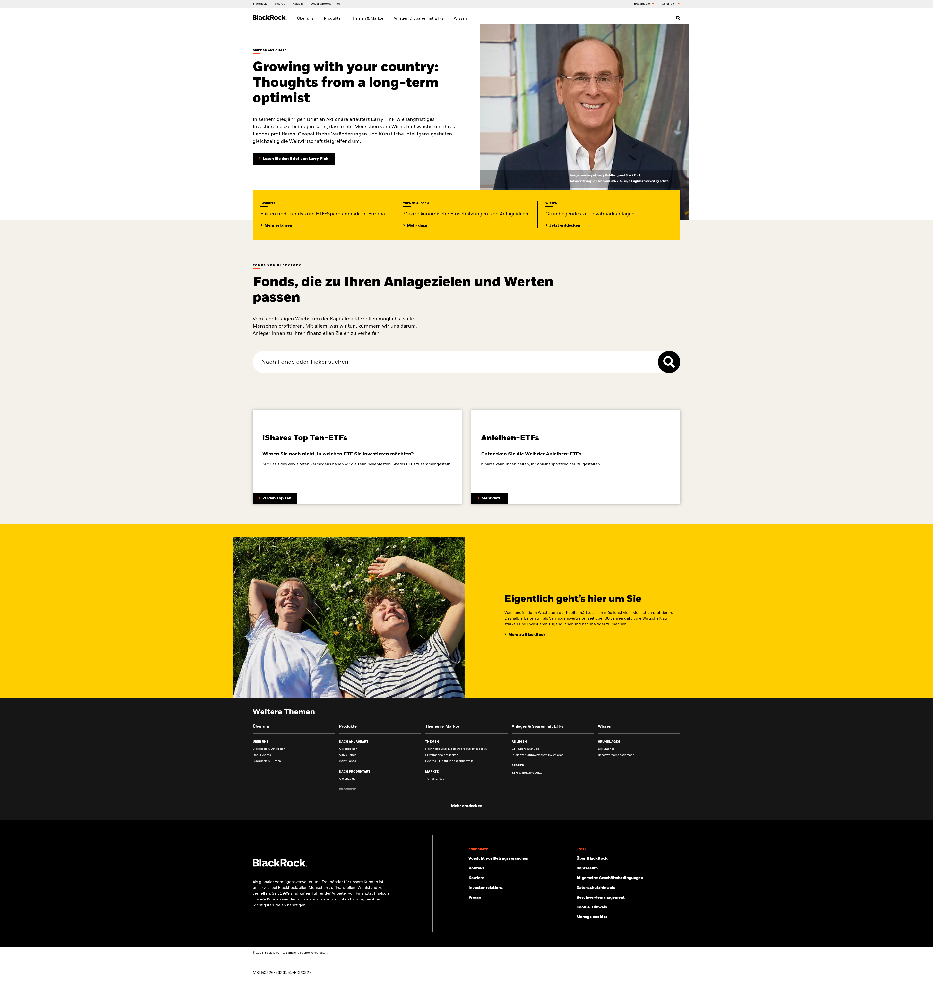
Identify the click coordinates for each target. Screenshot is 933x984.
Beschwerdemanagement (616, 755)
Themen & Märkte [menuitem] (367, 19)
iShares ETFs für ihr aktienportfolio (449, 761)
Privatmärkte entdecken (441, 755)
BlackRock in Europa (267, 761)
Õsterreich (669, 3)
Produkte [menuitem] (332, 19)
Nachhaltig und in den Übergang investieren (456, 749)
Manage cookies (591, 917)
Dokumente (606, 749)
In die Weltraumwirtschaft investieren (538, 755)
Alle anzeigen (348, 749)
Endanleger (642, 3)
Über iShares (262, 755)
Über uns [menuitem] (305, 19)
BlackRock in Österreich (269, 749)
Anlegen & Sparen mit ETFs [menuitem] (419, 19)
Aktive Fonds (347, 755)
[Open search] (678, 18)
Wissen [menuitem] (460, 19)
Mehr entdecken (466, 806)
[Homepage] (280, 865)
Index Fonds (347, 761)
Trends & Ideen (435, 778)
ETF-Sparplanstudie (525, 749)
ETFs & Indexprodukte (527, 772)
